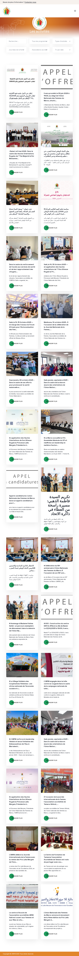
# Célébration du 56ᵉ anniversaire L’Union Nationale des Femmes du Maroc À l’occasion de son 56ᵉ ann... (56, 569)
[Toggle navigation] (75, 11)
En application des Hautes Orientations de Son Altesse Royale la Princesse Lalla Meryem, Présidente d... (20, 441)
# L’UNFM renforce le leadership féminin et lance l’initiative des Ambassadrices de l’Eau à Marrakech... (21, 742)
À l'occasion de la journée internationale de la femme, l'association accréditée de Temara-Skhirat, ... (55, 800)
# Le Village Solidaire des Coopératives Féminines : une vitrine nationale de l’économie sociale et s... (21, 685)
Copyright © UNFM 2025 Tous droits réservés (18, 954)
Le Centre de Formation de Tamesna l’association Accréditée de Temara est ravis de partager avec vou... (56, 858)
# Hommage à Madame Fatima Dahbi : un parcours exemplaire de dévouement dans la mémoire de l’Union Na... (22, 627)
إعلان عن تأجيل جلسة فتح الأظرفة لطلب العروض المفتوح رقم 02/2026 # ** (22, 95)
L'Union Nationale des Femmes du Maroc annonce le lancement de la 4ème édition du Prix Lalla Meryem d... (56, 916)
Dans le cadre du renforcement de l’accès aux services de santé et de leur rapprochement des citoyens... (22, 268)
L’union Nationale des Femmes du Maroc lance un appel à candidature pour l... (22, 499)
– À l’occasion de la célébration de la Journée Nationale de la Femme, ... (56, 326)
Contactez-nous (30, 2)
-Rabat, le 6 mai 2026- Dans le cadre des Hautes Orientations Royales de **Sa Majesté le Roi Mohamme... (21, 155)
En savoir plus (17, 112)
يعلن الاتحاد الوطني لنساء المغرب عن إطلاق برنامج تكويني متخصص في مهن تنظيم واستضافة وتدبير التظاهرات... (56, 153)
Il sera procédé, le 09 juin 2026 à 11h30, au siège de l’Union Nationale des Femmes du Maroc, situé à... (56, 97)
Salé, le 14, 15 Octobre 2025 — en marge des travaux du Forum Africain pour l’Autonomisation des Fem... (21, 326)
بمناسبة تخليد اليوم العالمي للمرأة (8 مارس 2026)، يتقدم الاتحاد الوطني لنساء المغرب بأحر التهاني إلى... (56, 211)
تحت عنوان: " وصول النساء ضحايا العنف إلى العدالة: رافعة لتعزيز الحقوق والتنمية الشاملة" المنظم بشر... (22, 211)
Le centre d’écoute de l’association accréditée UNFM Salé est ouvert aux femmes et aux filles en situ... (21, 916)
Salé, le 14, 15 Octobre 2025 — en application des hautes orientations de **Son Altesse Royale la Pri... (56, 268)
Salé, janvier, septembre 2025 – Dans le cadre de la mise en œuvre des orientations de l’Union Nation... (56, 383)
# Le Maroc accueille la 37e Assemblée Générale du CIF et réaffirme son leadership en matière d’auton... (55, 441)
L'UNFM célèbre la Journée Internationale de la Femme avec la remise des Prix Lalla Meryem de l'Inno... (22, 858)
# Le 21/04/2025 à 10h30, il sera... (56, 625)
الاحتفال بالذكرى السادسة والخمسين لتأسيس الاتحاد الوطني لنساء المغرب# (22, 568)
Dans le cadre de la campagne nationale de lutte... (57, 685)
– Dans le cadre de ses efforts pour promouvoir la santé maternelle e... (21, 383)
